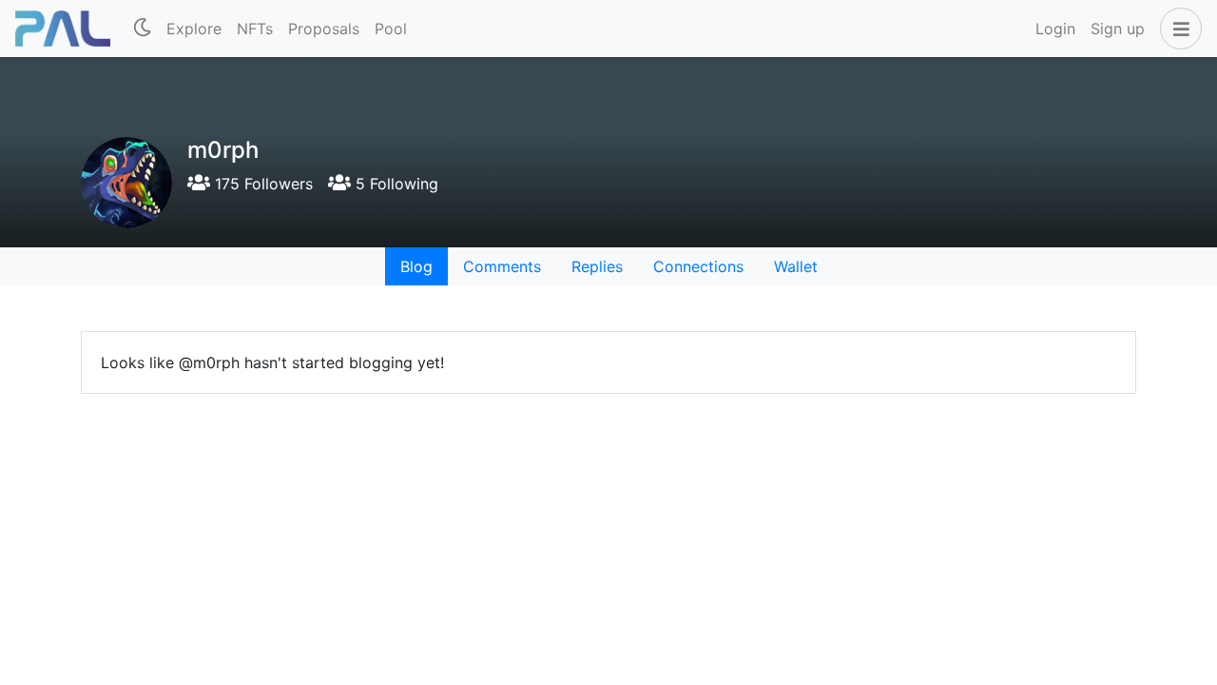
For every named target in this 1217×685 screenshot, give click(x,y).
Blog (416, 266)
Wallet (796, 266)
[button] (1177, 28)
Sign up (1118, 28)
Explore (194, 28)
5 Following (394, 183)
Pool (391, 28)
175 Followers (261, 183)
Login (1055, 28)
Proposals (323, 28)
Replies (597, 266)
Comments (502, 266)
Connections (698, 266)
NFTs (255, 28)
